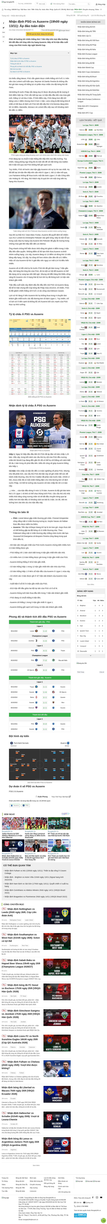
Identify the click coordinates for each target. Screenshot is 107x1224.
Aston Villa (100, 284)
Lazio (98, 275)
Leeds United (29, 920)
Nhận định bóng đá (36, 1181)
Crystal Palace (99, 450)
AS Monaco (100, 401)
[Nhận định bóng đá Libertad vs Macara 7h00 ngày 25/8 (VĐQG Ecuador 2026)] (57, 1094)
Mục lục (13, 53)
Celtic (98, 139)
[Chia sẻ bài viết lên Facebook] (3, 23)
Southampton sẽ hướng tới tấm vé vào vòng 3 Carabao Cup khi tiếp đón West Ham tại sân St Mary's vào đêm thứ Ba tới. (21, 952)
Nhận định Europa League (87, 54)
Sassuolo (99, 239)
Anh (29, 9)
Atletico (82, 392)
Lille (98, 372)
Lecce (98, 415)
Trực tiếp (5, 1191)
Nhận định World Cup (86, 67)
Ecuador (13, 1098)
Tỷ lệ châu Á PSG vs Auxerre (19, 58)
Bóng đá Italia (20, 1191)
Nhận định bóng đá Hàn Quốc (89, 86)
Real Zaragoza (82, 480)
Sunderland (100, 455)
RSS (75, 1198)
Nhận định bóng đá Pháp (87, 45)
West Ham (25, 945)
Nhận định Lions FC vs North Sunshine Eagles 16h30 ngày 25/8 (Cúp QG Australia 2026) (20, 1039)
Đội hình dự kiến (15, 69)
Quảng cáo (89, 1202)
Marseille (82, 502)
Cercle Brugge (99, 426)
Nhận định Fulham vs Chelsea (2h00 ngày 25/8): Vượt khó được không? (20, 1065)
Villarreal (99, 392)
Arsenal (82, 437)
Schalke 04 (14, 1124)
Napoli (98, 313)
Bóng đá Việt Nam (22, 1178)
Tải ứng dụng (80, 1178)
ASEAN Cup (15, 9)
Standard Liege (82, 492)
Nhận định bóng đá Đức (87, 58)
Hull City (82, 444)
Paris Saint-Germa (100, 254)
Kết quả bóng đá (83, 15)
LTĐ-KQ (63, 9)
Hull (81, 626)
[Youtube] (101, 1197)
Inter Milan (81, 574)
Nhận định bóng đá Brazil (87, 76)
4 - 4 (90, 327)
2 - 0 (90, 444)
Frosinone (81, 411)
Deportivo (99, 206)
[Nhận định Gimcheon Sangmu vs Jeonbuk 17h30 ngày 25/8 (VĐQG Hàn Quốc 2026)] (57, 1017)
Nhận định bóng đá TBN (87, 31)
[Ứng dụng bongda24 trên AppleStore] (96, 1181)
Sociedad (99, 512)
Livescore (33, 1191)
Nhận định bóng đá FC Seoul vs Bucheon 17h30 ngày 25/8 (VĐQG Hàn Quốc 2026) (21, 988)
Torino (83, 244)
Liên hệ (78, 1202)
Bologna (82, 275)
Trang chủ (5, 1178)
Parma (82, 318)
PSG (27, 805)
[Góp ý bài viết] (3, 37)
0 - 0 (90, 303)
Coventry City (99, 438)
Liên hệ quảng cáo (64, 1192)
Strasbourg (100, 502)
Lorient (99, 344)
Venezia (82, 415)
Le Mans (81, 339)
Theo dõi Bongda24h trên (50, 30)
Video (97, 9)
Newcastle (81, 294)
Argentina (13, 1150)
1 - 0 (90, 227)
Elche (83, 265)
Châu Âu (38, 9)
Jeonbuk (23, 1022)
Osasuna (82, 187)
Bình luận (70, 9)
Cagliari (99, 318)
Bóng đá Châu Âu (21, 1184)
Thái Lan (99, 156)
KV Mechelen (100, 563)
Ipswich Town (82, 457)
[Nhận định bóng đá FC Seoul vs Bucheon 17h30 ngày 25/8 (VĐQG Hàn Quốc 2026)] (57, 992)
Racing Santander (100, 228)
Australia (22, 1047)
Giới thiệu (61, 1178)
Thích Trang (80, 672)
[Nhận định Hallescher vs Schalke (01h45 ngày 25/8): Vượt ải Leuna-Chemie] (57, 1120)
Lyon (98, 348)
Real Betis (100, 130)
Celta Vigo (100, 303)
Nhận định (78, 9)
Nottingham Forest (15, 920)
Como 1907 (100, 579)
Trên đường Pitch (58, 4)
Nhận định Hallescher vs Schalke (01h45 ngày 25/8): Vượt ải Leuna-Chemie (20, 1116)
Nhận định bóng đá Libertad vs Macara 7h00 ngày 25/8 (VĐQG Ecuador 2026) (18, 1090)
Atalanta (82, 239)
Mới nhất (42, 4)
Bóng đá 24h (71, 15)
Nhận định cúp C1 (84, 36)
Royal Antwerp (82, 328)
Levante (99, 187)
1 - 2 (90, 244)
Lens (83, 552)
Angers (82, 372)
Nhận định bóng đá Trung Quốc (89, 95)
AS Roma (82, 196)
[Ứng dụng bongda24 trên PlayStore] (89, 1181)
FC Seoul (23, 996)
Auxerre (16, 805)
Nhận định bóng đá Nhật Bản (88, 90)
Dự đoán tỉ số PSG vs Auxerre (20, 71)
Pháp (51, 9)
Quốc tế (57, 9)
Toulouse (81, 348)
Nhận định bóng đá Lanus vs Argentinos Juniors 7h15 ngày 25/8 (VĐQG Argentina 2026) (20, 1141)
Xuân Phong (43, 797)
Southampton (14, 945)
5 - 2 (90, 552)
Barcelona (100, 265)
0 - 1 (90, 318)
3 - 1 (90, 479)
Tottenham (100, 469)
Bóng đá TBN (20, 1188)
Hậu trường (34, 1188)
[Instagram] (97, 1197)
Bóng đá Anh (20, 1181)
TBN (32, 9)
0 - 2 (90, 265)
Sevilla (99, 543)
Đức (47, 9)
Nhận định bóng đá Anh (86, 27)
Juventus (99, 411)
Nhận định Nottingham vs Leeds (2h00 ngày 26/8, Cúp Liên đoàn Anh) (19, 912)
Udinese (82, 579)
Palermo (13, 1047)
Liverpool (99, 294)
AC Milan (99, 244)
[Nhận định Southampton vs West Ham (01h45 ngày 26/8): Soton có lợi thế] (57, 941)
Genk (98, 327)
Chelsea (13, 1073)
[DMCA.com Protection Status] (80, 1217)
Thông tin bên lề (15, 64)
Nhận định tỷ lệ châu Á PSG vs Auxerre (23, 61)
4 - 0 (90, 284)
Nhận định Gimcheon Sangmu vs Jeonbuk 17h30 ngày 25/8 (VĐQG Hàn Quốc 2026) (21, 1013)
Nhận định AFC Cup (85, 113)
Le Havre (81, 401)
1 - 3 (90, 543)
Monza (99, 574)
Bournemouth (101, 289)
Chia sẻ (102, 672)
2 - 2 (90, 253)
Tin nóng (7, 9)
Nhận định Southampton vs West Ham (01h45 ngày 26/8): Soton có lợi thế (21, 937)
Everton (82, 448)
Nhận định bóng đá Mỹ (86, 63)
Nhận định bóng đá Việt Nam (88, 40)
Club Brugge (80, 425)
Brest (98, 339)
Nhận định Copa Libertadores (89, 72)
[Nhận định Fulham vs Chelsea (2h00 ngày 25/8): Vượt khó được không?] (57, 1068)
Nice (83, 344)
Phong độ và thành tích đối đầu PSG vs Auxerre (26, 66)
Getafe (82, 227)
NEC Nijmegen (99, 145)
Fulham (21, 1073)
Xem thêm (36, 1165)
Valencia (82, 130)
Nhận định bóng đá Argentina (88, 81)
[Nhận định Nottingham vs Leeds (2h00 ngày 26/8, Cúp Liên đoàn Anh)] (57, 915)
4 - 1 (90, 574)
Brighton (81, 284)
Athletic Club (100, 479)
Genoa (82, 313)
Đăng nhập (101, 4)
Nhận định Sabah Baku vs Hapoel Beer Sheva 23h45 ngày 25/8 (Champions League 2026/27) (21, 963)
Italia (43, 9)
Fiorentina (100, 196)
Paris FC (99, 353)
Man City (81, 289)
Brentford (82, 469)
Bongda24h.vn (96, 1210)
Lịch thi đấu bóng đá (98, 15)
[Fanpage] (93, 1197)
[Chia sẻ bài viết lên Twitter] (3, 28)
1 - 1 (90, 579)
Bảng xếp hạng (85, 591)
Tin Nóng (5, 1181)
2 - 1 (90, 239)
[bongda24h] (2, 9)
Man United (100, 444)
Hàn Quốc (13, 996)
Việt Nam (24, 9)
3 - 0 (90, 437)
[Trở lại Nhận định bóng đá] (3, 41)
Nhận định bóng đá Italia (87, 49)
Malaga (82, 206)
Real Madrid (100, 363)
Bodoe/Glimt (81, 144)
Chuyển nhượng (88, 9)
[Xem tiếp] (90, 656)
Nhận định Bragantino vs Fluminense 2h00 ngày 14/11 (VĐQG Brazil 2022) (36, 897)
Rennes (82, 253)
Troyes (82, 353)
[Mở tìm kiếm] (89, 4)
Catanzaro (32, 1047)
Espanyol (81, 363)
